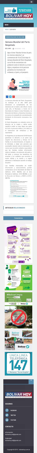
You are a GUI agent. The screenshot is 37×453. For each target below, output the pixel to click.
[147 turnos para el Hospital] (18, 364)
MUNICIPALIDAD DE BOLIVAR (15, 37)
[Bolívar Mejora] (18, 340)
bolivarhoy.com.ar (24, 449)
